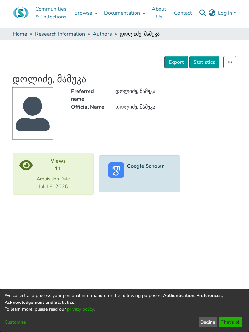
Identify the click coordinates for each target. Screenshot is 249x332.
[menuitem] (85, 13)
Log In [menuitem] (225, 13)
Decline (207, 322)
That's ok (230, 322)
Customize (15, 322)
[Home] (21, 13)
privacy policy (80, 309)
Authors (102, 34)
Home (20, 34)
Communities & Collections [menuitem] (50, 13)
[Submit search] (202, 13)
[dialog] (124, 310)
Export (176, 62)
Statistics (204, 62)
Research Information (60, 34)
